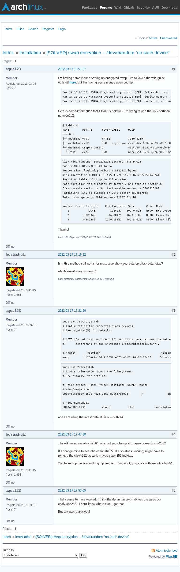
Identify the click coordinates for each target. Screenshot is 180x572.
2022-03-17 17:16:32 (72, 254)
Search (33, 29)
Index (8, 29)
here (73, 82)
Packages (90, 7)
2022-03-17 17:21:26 (72, 310)
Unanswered (168, 38)
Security (143, 7)
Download (169, 7)
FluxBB (171, 556)
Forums (106, 7)
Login (62, 29)
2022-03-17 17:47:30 (72, 434)
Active (153, 38)
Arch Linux (23, 7)
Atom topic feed (166, 550)
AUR (155, 7)
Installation (30, 52)
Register (48, 29)
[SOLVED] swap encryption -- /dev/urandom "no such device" (107, 52)
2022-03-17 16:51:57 (72, 69)
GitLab (129, 7)
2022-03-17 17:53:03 (72, 490)
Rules (20, 29)
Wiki (117, 7)
